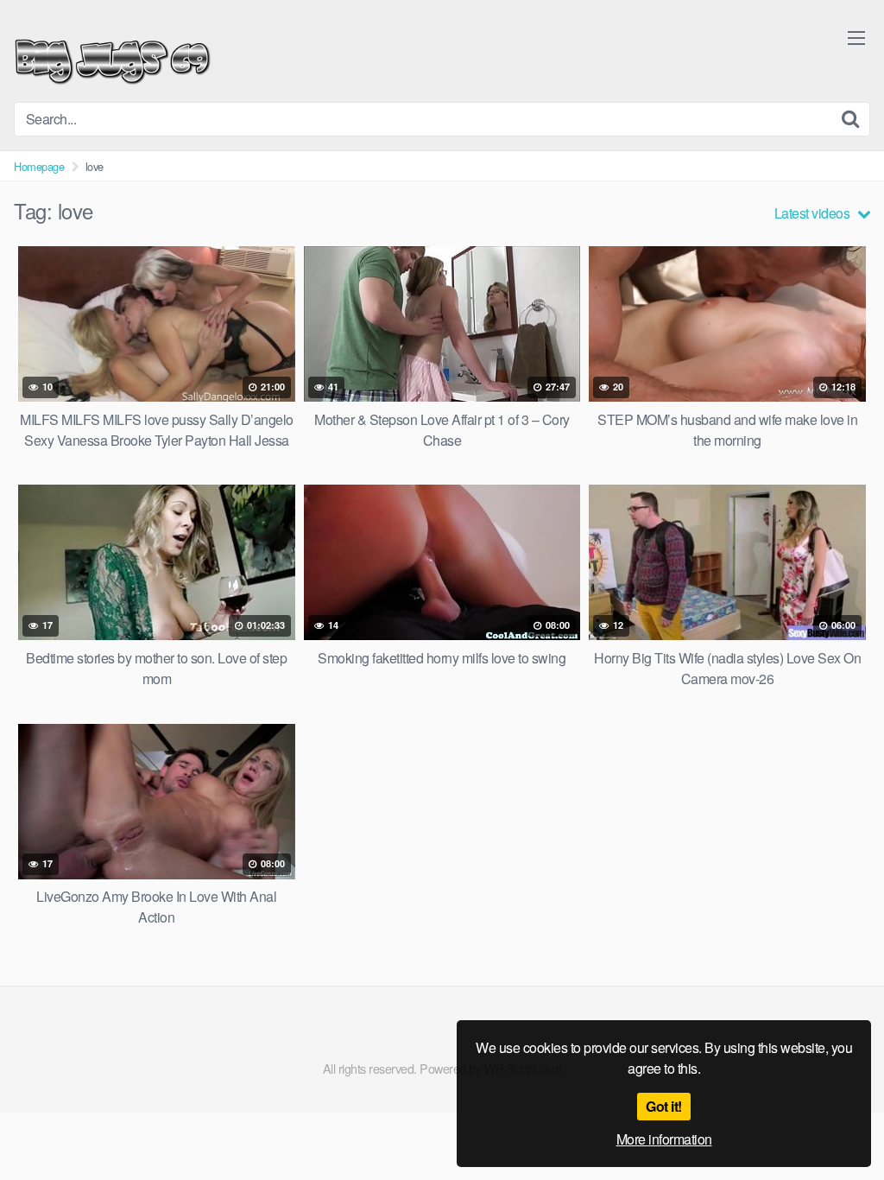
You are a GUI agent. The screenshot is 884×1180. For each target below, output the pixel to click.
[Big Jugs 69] (113, 58)
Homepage (39, 166)
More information (664, 1139)
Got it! (664, 1106)
